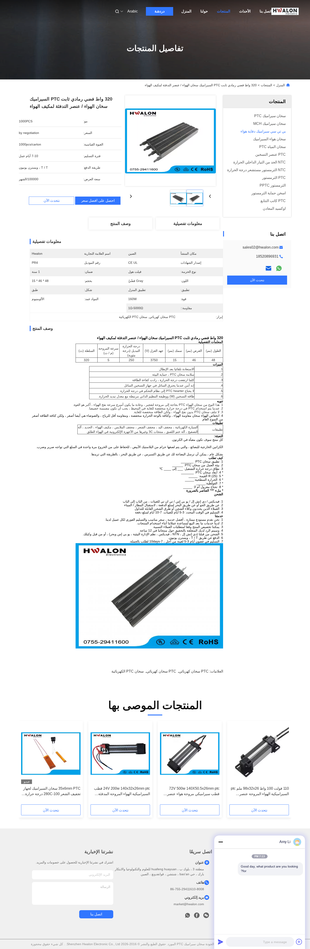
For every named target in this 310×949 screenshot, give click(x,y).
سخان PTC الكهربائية (127, 671)
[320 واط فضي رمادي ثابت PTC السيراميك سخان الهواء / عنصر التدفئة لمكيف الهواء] (170, 140)
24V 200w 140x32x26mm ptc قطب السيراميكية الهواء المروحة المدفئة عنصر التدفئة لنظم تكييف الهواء (122, 791)
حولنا (204, 11)
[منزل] (285, 11)
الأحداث (245, 11)
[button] (283, 764)
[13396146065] (187, 916)
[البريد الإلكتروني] (268, 268)
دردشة (160, 11)
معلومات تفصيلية (187, 223)
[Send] (220, 942)
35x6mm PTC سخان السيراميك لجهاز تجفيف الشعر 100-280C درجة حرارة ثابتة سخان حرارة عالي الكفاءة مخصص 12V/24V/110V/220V (51, 791)
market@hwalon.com (189, 904)
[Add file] (299, 942)
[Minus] (220, 842)
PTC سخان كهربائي (194, 671)
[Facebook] (197, 916)
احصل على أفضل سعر (98, 200)
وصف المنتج (120, 223)
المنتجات (223, 11)
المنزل (186, 11)
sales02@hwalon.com (260, 247)
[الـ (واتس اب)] (279, 268)
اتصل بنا (265, 11)
